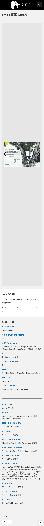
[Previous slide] (5, 154)
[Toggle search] (39, 4)
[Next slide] (39, 154)
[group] (22, 154)
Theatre (7, 522)
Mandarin (6, 381)
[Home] (21, 5)
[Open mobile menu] (3, 5)
